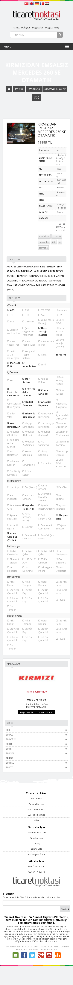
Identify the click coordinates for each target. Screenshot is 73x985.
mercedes (44, 241)
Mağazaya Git (27, 712)
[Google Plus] (41, 955)
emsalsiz (57, 236)
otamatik (43, 247)
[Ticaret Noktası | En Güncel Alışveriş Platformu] (36, 15)
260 (54, 241)
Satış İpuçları (36, 838)
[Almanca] (36, 3)
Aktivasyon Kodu (36, 854)
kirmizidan (44, 236)
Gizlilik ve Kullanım (36, 809)
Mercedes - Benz (55, 89)
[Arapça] (47, 3)
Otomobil (34, 89)
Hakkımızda (36, 798)
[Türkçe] (26, 3)
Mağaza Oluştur (21, 27)
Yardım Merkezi (36, 803)
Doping (36, 843)
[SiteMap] (58, 955)
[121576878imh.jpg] (21, 133)
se (60, 241)
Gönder (64, 909)
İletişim (36, 820)
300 (36, 98)
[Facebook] (24, 955)
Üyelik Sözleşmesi (36, 814)
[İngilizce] (31, 3)
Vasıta (19, 89)
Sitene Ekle (36, 848)
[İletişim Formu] (16, 955)
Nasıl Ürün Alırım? (36, 866)
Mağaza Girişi (52, 27)
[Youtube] (49, 955)
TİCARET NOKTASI (48, 946)
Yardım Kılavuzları (37, 832)
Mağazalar (37, 27)
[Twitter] (32, 955)
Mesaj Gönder (46, 712)
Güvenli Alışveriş (36, 871)
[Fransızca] (42, 3)
